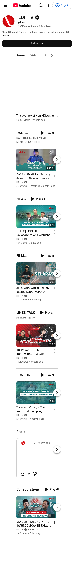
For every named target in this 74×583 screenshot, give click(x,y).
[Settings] (48, 5)
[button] (52, 55)
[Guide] (5, 5)
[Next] (57, 160)
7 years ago (43, 443)
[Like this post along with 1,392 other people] (23, 474)
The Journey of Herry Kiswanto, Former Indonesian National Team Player (37, 115)
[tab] (21, 55)
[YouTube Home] (21, 5)
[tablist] (37, 55)
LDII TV (20, 182)
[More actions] (54, 175)
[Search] (41, 5)
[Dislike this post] (35, 474)
